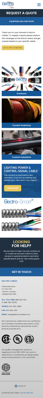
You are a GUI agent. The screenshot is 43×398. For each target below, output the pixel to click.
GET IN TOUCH (21, 272)
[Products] (21, 80)
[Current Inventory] (21, 111)
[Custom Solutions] (21, 143)
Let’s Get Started (12, 48)
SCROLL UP (22, 386)
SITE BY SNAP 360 (27, 393)
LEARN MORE (14, 189)
